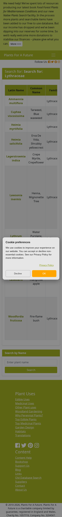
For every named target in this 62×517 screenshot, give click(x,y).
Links (18, 474)
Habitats (20, 431)
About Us (21, 490)
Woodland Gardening (28, 411)
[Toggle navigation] (53, 55)
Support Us (22, 466)
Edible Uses (22, 399)
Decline (18, 273)
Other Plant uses (25, 407)
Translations (23, 435)
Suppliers (21, 482)
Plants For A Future (18, 55)
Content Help (23, 458)
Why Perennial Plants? (29, 415)
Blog (18, 470)
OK (44, 273)
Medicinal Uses (24, 403)
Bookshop (21, 462)
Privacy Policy (46, 265)
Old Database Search (28, 478)
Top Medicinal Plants (28, 423)
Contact (20, 486)
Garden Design (24, 427)
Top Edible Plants (26, 419)
